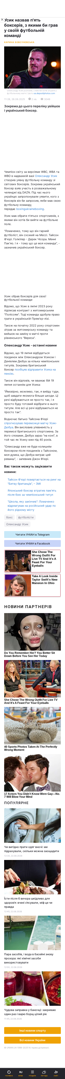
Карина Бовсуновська (19, 42)
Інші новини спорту (32, 1030)
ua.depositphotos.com (44, 93)
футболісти (26, 517)
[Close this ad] (2, 19)
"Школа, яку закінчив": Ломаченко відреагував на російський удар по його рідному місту (32, 505)
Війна (38, 112)
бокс (9, 517)
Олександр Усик (46, 176)
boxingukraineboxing (30, 209)
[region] (32, 141)
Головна (11, 112)
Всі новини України (32, 1040)
